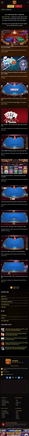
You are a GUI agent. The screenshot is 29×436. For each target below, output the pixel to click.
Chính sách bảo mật (5, 401)
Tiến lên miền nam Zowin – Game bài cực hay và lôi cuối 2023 (13, 176)
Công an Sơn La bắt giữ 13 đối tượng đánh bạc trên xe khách (16, 339)
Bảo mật (9, 428)
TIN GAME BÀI (5, 320)
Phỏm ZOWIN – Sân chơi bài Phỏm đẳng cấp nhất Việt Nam (14, 125)
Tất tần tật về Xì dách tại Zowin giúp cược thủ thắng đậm (13, 99)
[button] (2, 2)
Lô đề (17, 401)
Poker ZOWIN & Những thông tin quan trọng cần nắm (14, 150)
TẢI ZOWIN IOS (5, 304)
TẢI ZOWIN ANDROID (6, 301)
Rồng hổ (17, 417)
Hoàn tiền (3, 417)
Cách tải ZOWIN (4, 410)
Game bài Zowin (6, 16)
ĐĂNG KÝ (3, 296)
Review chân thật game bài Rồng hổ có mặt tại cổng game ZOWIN (13, 73)
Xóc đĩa (17, 405)
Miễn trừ (14, 428)
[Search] (27, 2)
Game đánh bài (18, 402)
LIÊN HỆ (3, 307)
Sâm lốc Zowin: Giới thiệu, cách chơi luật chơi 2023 (13, 226)
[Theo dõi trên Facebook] (7, 377)
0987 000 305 (6, 371)
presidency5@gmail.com (8, 374)
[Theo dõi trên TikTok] (13, 377)
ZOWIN (3, 9)
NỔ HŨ (3, 318)
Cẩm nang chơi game (5, 413)
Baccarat (17, 418)
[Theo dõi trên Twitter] (19, 377)
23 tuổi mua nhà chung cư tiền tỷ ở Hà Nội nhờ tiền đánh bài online (15, 334)
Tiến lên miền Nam (19, 410)
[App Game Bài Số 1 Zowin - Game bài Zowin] (14, 2)
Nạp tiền (3, 414)
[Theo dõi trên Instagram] (10, 377)
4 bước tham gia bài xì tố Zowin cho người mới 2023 (13, 201)
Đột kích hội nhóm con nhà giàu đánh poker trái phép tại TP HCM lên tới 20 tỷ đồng (16, 348)
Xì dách (17, 414)
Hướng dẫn (4, 405)
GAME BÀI (3, 315)
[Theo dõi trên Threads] (22, 377)
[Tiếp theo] (17, 287)
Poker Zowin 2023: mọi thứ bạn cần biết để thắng (13, 251)
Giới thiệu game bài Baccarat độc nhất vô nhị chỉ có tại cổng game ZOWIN (14, 47)
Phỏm (17, 413)
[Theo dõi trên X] (16, 377)
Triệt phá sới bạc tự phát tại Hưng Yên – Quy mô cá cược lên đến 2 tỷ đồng (16, 329)
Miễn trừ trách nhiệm (5, 402)
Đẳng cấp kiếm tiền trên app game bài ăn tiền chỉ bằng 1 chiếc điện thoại (16, 343)
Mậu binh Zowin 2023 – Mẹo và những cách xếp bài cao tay (14, 277)
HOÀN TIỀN (4, 299)
